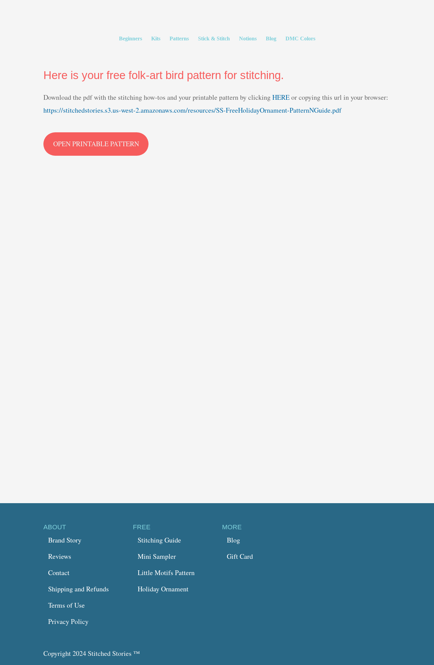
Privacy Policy (68, 621)
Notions (248, 38)
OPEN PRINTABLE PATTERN (96, 143)
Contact (59, 572)
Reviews (59, 556)
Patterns (179, 38)
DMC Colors (300, 38)
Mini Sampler (157, 556)
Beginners (130, 38)
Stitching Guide (159, 540)
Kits (155, 38)
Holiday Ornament (163, 588)
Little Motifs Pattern (166, 572)
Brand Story (64, 540)
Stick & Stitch (214, 38)
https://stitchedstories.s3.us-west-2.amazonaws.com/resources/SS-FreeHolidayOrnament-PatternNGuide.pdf (192, 110)
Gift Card (240, 556)
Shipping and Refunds (78, 588)
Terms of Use (66, 605)
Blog (271, 38)
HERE (281, 97)
